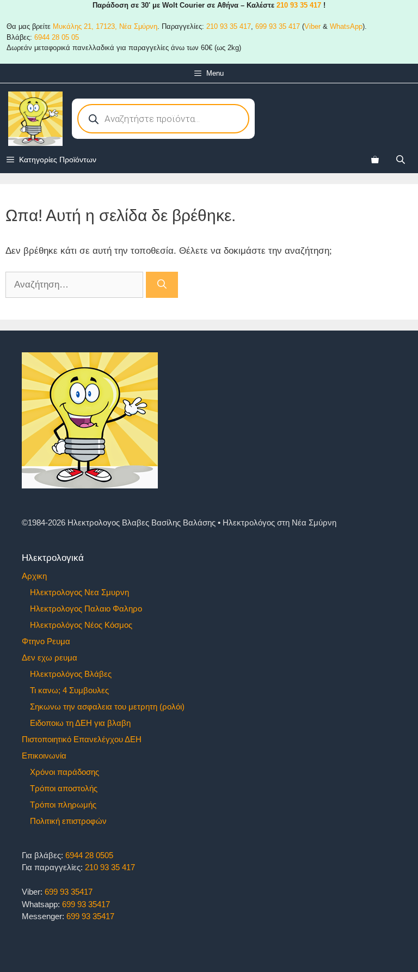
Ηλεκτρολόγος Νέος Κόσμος (81, 624)
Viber (312, 26)
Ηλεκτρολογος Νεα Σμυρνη (79, 592)
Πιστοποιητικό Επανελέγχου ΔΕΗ (82, 739)
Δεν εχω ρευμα (49, 657)
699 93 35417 (69, 891)
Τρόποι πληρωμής (63, 804)
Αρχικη (34, 575)
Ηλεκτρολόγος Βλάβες (71, 673)
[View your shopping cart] (375, 159)
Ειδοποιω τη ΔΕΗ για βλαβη (80, 723)
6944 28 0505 (89, 855)
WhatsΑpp (346, 26)
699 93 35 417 (277, 26)
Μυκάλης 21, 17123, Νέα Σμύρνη (105, 26)
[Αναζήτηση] (162, 285)
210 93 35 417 (298, 5)
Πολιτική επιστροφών (68, 821)
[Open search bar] (401, 159)
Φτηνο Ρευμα (46, 641)
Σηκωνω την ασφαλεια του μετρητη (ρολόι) (107, 706)
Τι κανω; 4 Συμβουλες (69, 690)
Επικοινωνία (44, 755)
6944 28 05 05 (56, 37)
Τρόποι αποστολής (63, 788)
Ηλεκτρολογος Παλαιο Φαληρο (86, 608)
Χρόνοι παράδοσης (64, 772)
